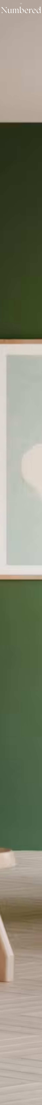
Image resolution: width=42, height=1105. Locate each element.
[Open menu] (21, 3)
